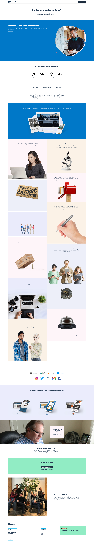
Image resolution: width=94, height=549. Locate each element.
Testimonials (33, 4)
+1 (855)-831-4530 (45, 469)
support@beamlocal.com (12, 532)
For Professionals (17, 4)
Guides (29, 4)
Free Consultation (82, 1)
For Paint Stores (24, 4)
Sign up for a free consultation (47, 467)
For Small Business (11, 4)
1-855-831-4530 (10, 529)
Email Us (70, 531)
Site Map (42, 537)
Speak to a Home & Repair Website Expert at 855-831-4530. (47, 14)
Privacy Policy (43, 534)
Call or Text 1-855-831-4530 (64, 531)
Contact (38, 4)
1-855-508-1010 (10, 533)
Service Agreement (10, 540)
